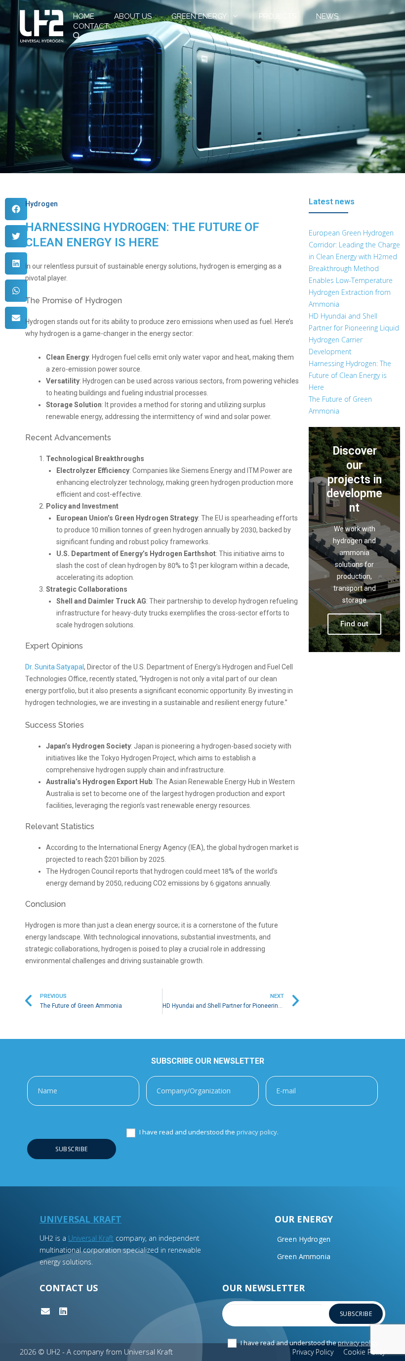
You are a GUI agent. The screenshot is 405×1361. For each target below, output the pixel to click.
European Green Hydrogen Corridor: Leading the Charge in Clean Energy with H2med (354, 244)
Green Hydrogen (303, 1239)
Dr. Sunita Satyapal (54, 667)
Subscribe (71, 1149)
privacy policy (257, 1131)
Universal (66, 1219)
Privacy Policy (312, 1352)
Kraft (107, 1219)
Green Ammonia (303, 1256)
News (327, 16)
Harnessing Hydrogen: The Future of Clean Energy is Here (350, 375)
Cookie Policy (364, 1352)
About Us (133, 16)
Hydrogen (41, 204)
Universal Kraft (91, 1238)
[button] (16, 209)
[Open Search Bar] (76, 36)
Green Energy (199, 16)
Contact (91, 26)
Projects (277, 16)
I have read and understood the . (208, 1132)
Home (83, 16)
